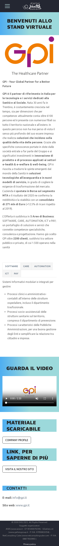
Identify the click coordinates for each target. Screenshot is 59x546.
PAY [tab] (16, 273)
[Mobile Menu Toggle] (7, 6)
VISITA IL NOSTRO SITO (19, 469)
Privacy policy (29, 544)
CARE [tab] (26, 266)
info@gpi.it (19, 497)
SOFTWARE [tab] (11, 266)
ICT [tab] (7, 273)
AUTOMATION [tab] (42, 266)
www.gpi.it (23, 505)
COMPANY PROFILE (16, 440)
